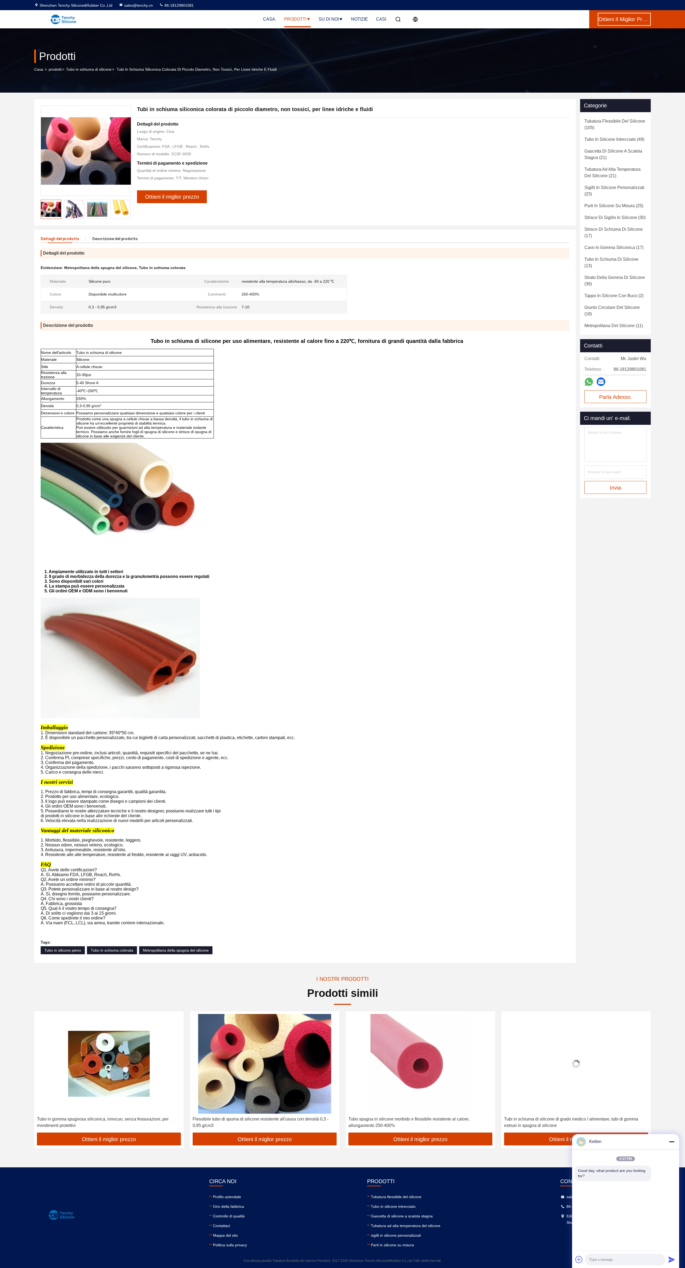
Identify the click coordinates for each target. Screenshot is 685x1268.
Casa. (269, 19)
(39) (614, 280)
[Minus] (671, 1141)
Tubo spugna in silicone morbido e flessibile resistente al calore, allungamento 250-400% (253, 1122)
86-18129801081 (178, 5)
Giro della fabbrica (228, 1206)
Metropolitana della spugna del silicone (176, 950)
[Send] (671, 1259)
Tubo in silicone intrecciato (393, 1206)
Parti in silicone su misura (392, 1245)
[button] (127, 209)
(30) (615, 217)
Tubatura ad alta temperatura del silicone (405, 1226)
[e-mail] (601, 381)
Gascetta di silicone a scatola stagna (402, 1216)
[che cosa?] (588, 381)
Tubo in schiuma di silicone (89, 69)
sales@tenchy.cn (138, 5)
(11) (613, 325)
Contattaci (221, 1226)
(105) (614, 124)
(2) (614, 295)
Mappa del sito (225, 1235)
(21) (613, 154)
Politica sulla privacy (230, 1245)
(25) (613, 205)
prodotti (55, 69)
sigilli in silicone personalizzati (396, 1235)
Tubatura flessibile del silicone (396, 1197)
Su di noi (329, 19)
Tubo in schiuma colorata (112, 950)
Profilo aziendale (227, 1197)
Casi (381, 19)
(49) (614, 139)
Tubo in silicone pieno (62, 950)
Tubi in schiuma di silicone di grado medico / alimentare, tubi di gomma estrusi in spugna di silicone (415, 1122)
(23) (614, 190)
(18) (612, 310)
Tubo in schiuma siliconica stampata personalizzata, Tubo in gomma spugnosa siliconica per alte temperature (568, 1122)
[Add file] (579, 1259)
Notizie (359, 19)
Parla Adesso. (615, 397)
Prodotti (295, 19)
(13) (611, 262)
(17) (613, 232)
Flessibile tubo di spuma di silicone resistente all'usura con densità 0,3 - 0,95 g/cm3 (105, 1122)
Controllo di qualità (229, 1216)
